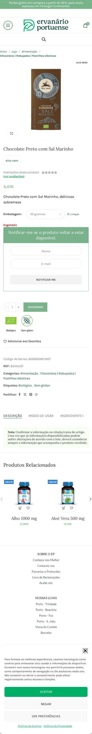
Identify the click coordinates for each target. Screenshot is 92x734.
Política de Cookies (30, 726)
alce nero (12, 160)
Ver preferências (46, 716)
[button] (85, 650)
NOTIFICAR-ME (46, 279)
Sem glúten (42, 385)
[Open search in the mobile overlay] (44, 39)
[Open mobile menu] (8, 25)
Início (3, 51)
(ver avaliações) (13, 176)
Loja (14, 51)
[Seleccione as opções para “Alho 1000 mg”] (20, 508)
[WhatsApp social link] (36, 395)
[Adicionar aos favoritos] (28, 508)
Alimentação (29, 51)
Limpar (74, 214)
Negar (46, 704)
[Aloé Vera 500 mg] (68, 493)
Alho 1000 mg (24, 518)
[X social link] (25, 395)
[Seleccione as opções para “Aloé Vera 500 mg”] (64, 508)
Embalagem (12, 214)
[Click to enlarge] (12, 134)
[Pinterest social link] (31, 395)
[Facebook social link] (19, 395)
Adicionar (35, 307)
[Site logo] (46, 25)
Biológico (25, 385)
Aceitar (46, 692)
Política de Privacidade (58, 726)
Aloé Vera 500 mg (67, 518)
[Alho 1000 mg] (24, 493)
